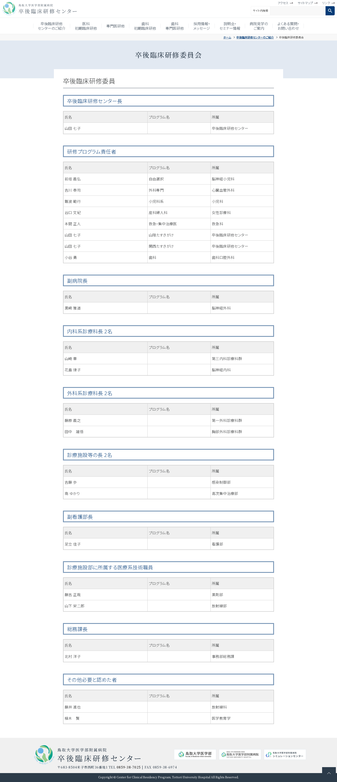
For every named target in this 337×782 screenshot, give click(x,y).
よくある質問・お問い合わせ (288, 26)
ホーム (227, 37)
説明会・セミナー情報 (229, 26)
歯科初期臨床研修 (145, 26)
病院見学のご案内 (259, 26)
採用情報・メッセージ (201, 26)
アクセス (283, 3)
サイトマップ (305, 3)
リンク (326, 3)
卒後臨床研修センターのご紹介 (51, 26)
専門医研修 (115, 26)
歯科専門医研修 (175, 26)
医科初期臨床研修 (86, 26)
